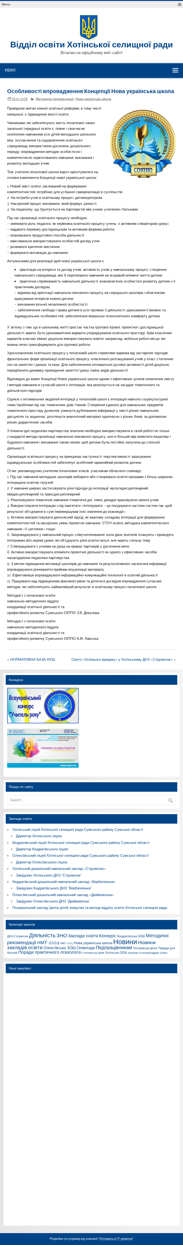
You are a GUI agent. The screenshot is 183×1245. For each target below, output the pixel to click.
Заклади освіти (83, 935)
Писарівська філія (145, 948)
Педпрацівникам (114, 947)
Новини (125, 942)
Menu (6, 4)
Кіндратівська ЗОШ (131, 936)
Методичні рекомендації (55, 99)
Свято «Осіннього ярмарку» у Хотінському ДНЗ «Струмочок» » (123, 659)
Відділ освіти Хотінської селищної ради (91, 44)
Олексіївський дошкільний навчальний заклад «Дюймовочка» (63, 895)
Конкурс (107, 935)
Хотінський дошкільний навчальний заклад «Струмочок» (59, 869)
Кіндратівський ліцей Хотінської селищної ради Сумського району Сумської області (80, 843)
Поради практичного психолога (49, 952)
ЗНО (61, 935)
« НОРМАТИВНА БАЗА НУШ (31, 659)
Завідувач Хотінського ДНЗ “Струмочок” (49, 875)
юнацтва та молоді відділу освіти (147, 952)
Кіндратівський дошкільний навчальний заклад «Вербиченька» (64, 882)
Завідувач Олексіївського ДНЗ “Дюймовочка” (53, 901)
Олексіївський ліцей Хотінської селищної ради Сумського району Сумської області (80, 855)
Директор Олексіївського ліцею (41, 862)
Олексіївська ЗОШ (60, 948)
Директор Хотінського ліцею (39, 836)
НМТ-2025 (66, 943)
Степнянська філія (93, 952)
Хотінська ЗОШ (116, 952)
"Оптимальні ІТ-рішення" (115, 1238)
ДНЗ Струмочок (17, 936)
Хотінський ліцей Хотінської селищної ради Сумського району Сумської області (77, 829)
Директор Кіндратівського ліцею (42, 849)
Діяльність (42, 935)
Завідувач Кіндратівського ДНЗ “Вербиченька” (54, 888)
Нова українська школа (93, 99)
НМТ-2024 (48, 942)
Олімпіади (86, 948)
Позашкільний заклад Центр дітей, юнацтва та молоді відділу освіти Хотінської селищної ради (89, 908)
